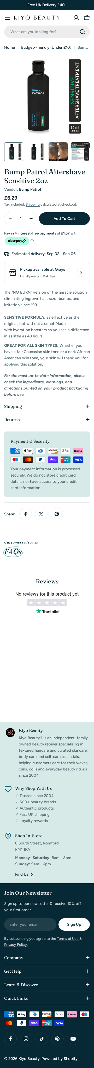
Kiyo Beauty (29, 1058)
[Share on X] (41, 514)
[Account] (76, 18)
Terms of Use (68, 938)
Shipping (33, 204)
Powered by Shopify (60, 1058)
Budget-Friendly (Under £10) (46, 47)
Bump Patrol (30, 189)
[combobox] (47, 32)
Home (9, 47)
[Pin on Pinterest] (57, 514)
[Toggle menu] (7, 18)
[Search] (82, 32)
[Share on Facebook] (25, 514)
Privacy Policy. (16, 944)
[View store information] (81, 272)
